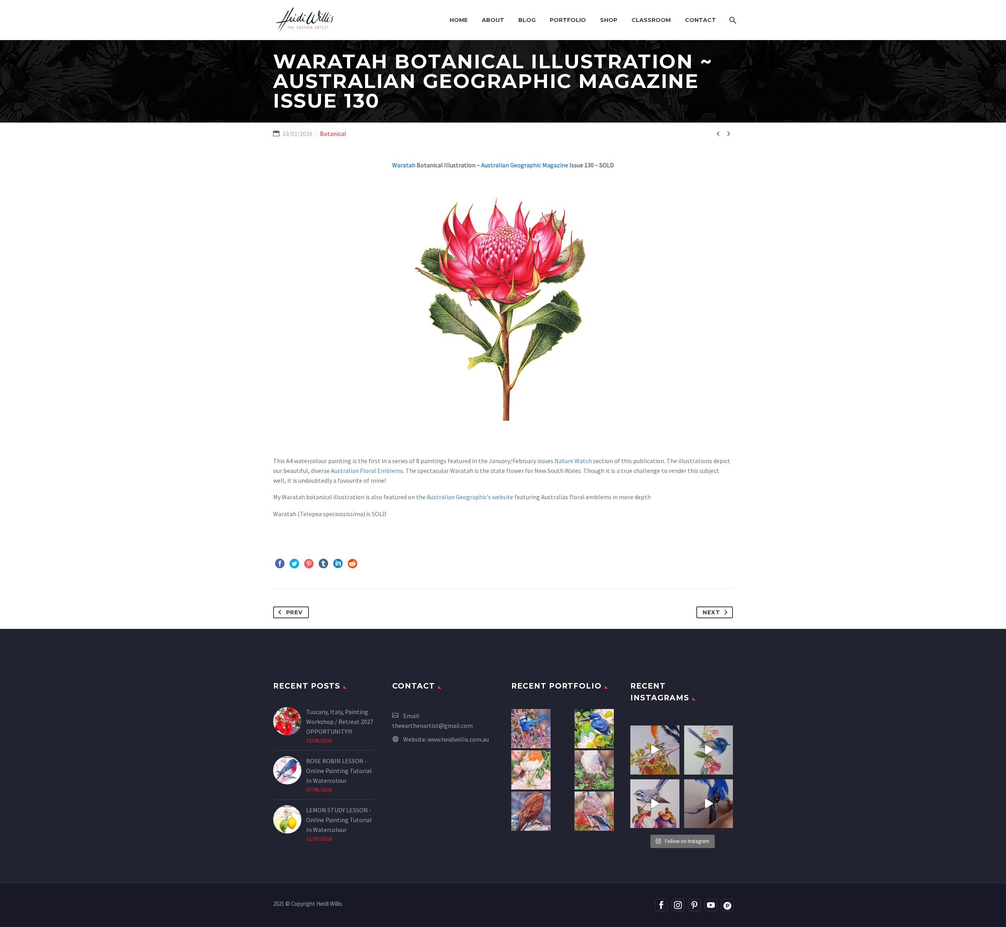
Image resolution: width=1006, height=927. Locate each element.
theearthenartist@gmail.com (432, 725)
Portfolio (568, 20)
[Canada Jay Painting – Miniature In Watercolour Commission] (594, 770)
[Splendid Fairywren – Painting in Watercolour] (531, 728)
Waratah (403, 165)
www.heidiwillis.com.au (458, 739)
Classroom (651, 20)
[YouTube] (711, 905)
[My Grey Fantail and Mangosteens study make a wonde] (654, 803)
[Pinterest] (309, 563)
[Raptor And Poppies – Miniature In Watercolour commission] (594, 811)
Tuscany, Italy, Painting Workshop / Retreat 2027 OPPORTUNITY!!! (339, 721)
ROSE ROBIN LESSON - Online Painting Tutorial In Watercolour (339, 770)
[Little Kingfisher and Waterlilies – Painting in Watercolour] (594, 728)
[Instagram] (678, 905)
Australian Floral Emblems (367, 470)
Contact (700, 20)
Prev (294, 612)
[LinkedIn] (338, 563)
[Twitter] (294, 563)
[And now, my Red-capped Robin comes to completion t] (654, 750)
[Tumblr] (323, 563)
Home (459, 20)
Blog (527, 20)
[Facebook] (280, 563)
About (493, 20)
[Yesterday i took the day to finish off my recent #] (708, 750)
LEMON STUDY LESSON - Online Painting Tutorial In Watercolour (339, 820)
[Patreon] (727, 905)
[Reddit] (352, 563)
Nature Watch (573, 461)
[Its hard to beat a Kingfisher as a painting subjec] (708, 803)
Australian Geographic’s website (470, 497)
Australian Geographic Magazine (524, 165)
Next (711, 612)
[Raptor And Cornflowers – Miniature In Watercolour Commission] (531, 811)
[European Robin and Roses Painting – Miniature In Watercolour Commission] (531, 770)
